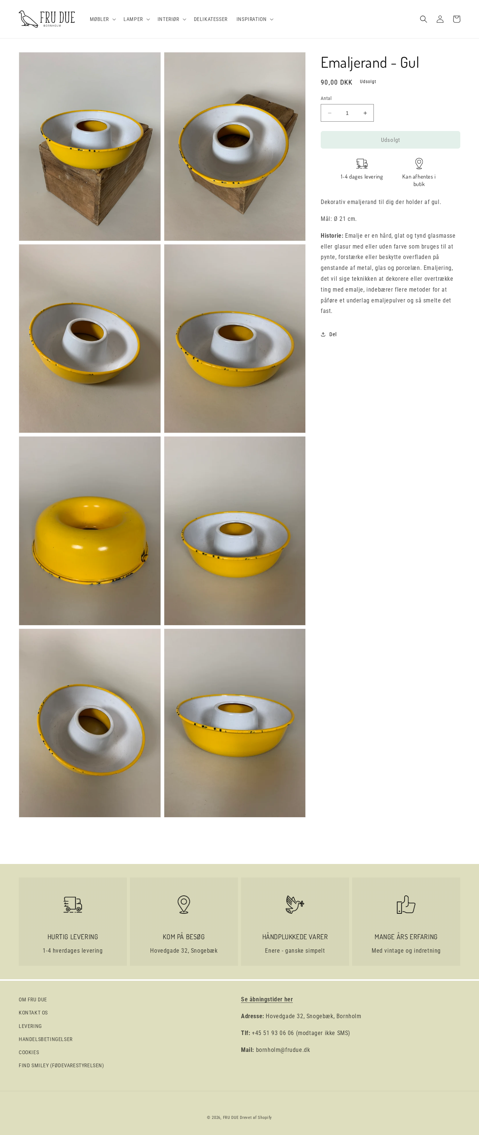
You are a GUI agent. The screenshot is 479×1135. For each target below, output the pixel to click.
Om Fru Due (33, 999)
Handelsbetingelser (46, 1039)
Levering (30, 1026)
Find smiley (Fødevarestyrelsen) (61, 1065)
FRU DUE (231, 1117)
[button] (102, 19)
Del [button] (333, 334)
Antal (326, 98)
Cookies (29, 1052)
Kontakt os (33, 1013)
